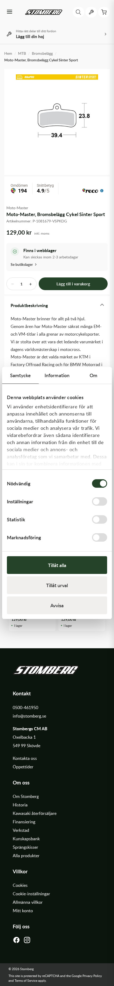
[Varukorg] (104, 12)
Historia (20, 805)
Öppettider (23, 767)
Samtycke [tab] (20, 375)
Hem (8, 53)
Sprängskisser (25, 847)
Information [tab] (57, 375)
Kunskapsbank (26, 839)
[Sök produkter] (78, 12)
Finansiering (24, 822)
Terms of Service (26, 980)
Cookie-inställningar (31, 894)
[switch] (99, 501)
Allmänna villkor (28, 902)
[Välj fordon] (91, 12)
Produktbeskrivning (29, 305)
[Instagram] (27, 941)
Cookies (20, 885)
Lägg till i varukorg (73, 284)
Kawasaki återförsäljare (34, 813)
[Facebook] (16, 941)
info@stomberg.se (29, 716)
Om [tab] (93, 375)
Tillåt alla (57, 565)
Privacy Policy (92, 976)
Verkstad (21, 830)
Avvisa (57, 605)
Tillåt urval (57, 585)
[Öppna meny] (9, 12)
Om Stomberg (26, 796)
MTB (22, 53)
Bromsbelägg (42, 53)
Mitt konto (23, 911)
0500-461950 (25, 707)
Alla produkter (26, 856)
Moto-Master (17, 207)
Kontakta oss (25, 758)
